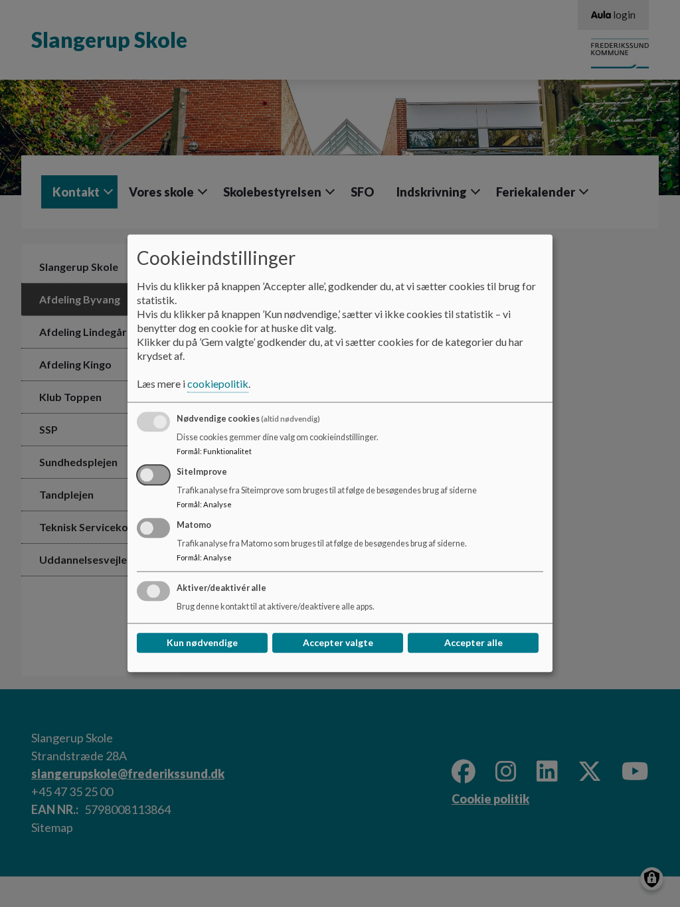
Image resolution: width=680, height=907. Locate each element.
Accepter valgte (338, 643)
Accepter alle (473, 643)
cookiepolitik (217, 384)
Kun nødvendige (202, 643)
